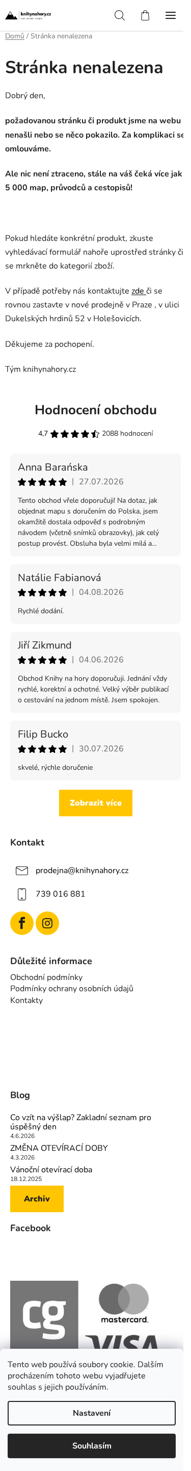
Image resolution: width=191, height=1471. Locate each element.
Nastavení (92, 1413)
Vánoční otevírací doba (51, 1170)
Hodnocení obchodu (96, 410)
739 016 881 (61, 893)
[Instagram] (47, 923)
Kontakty (26, 1000)
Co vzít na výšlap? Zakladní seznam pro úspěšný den (80, 1122)
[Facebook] (22, 923)
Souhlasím (92, 1446)
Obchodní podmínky (46, 977)
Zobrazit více (96, 803)
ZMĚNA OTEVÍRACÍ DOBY (59, 1148)
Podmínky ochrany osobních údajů (71, 988)
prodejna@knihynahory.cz (82, 870)
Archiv (37, 1199)
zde (138, 291)
